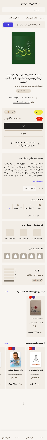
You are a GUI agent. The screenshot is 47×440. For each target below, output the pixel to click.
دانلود (9, 24)
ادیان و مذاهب (13, 18)
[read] (10, 232)
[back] (43, 4)
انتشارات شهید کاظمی (21, 102)
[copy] (6, 144)
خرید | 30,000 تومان (23, 436)
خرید (23, 125)
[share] (17, 68)
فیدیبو (42, 18)
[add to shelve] (37, 232)
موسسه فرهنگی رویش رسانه (20, 97)
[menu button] (4, 4)
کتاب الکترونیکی (31, 18)
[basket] (10, 4)
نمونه (23, 133)
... (22, 18)
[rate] (40, 256)
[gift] (23, 68)
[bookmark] (29, 68)
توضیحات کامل (37, 181)
